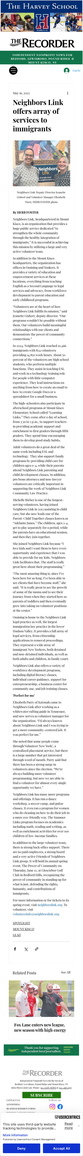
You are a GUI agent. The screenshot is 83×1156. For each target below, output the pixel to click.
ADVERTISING (13, 1104)
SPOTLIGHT (21, 923)
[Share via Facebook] (15, 949)
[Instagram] (52, 1106)
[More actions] (67, 93)
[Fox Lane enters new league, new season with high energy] (41, 998)
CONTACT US (13, 1100)
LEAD (17, 935)
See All (65, 972)
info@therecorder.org (21, 1087)
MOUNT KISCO (23, 929)
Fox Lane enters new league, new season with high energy (40, 1027)
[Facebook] (60, 1106)
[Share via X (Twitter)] (26, 949)
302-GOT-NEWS (48, 1087)
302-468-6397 (65, 1087)
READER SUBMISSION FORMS (20, 1108)
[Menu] (13, 70)
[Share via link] (37, 949)
